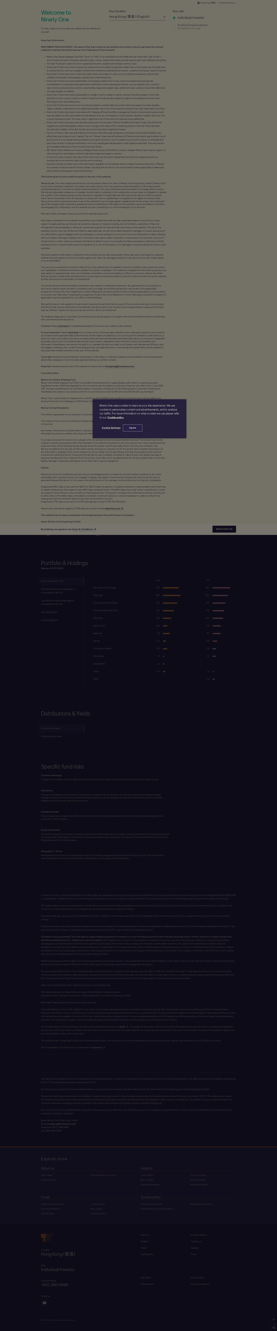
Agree (132, 428)
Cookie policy (115, 417)
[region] (139, 418)
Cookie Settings (111, 428)
